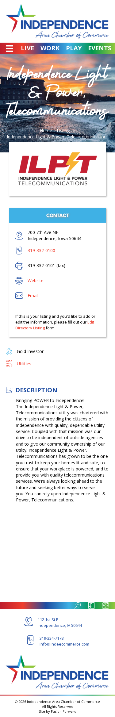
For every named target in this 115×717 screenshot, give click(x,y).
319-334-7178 (51, 638)
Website (36, 280)
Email (33, 295)
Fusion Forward (63, 711)
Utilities (24, 363)
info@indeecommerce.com (64, 644)
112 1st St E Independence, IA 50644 (60, 622)
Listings (64, 130)
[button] (76, 605)
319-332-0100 (41, 250)
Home (46, 130)
